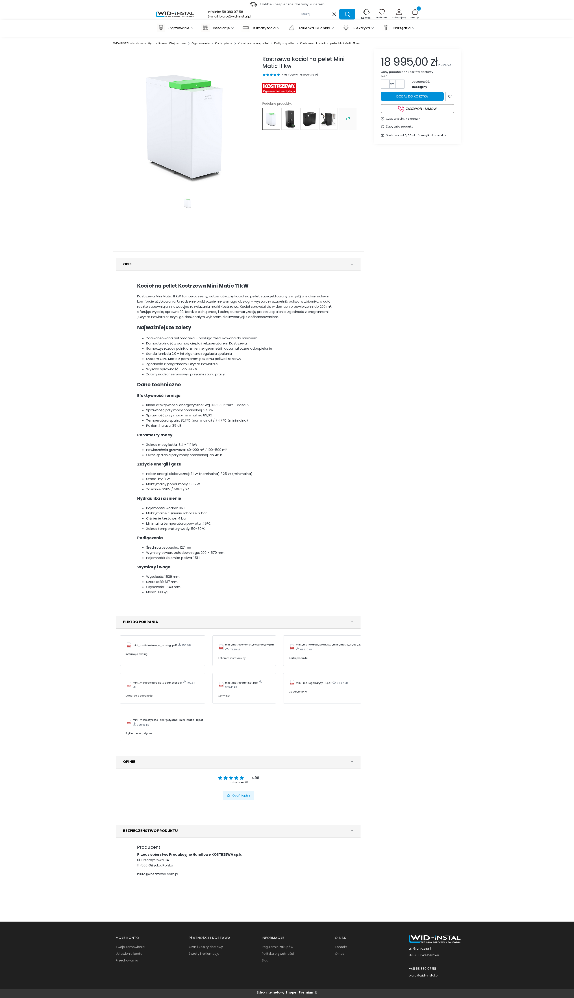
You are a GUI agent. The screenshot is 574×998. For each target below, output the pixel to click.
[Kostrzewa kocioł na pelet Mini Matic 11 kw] (271, 119)
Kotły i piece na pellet (253, 43)
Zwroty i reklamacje (204, 953)
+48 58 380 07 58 (422, 968)
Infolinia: (225, 12)
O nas (339, 953)
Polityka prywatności (278, 953)
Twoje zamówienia (130, 947)
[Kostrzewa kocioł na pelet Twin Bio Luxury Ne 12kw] (328, 119)
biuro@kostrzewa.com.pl (157, 874)
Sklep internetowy (285, 992)
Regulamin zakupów (277, 947)
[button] (347, 14)
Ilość (384, 76)
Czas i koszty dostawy (206, 947)
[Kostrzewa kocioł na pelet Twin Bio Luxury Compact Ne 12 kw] (309, 119)
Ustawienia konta (129, 953)
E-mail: (229, 16)
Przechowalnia (127, 960)
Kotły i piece (224, 43)
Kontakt (341, 947)
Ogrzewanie (200, 43)
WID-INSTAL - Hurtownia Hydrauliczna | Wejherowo (149, 43)
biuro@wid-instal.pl (423, 975)
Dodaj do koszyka (412, 96)
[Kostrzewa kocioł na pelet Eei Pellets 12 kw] (290, 118)
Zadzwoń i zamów (421, 108)
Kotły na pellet (284, 43)
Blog (265, 960)
